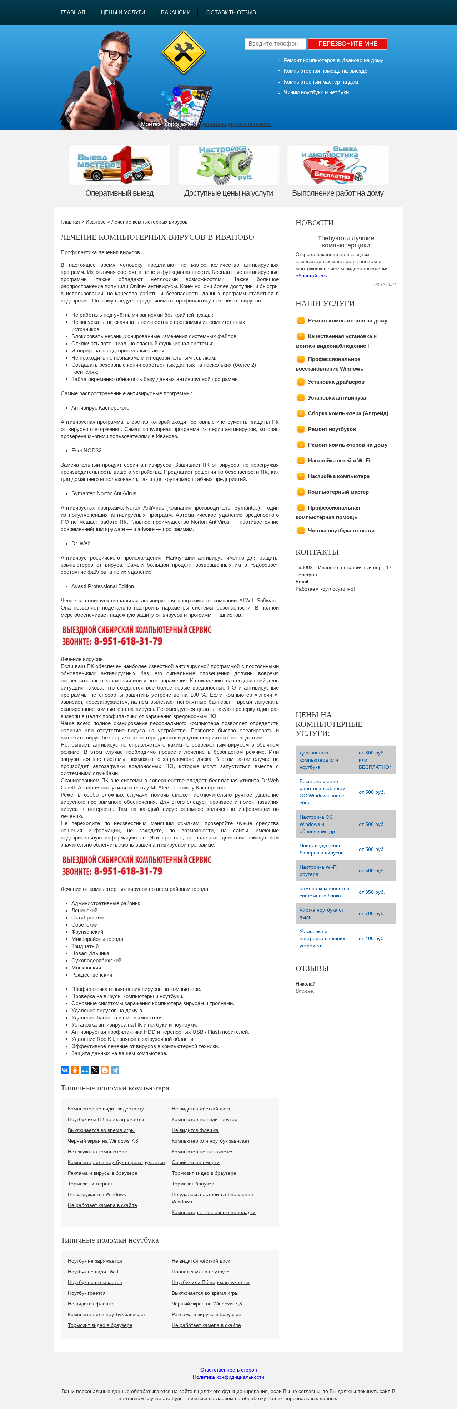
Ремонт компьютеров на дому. (348, 320)
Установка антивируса (337, 398)
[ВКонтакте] (65, 1070)
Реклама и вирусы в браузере (102, 1173)
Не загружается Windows (97, 1194)
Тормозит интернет (90, 1184)
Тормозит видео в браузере (204, 1173)
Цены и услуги (123, 12)
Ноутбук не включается (95, 1282)
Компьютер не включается (203, 1151)
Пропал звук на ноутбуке (201, 1271)
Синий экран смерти (196, 1162)
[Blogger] (105, 1070)
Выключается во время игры (101, 1130)
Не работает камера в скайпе (102, 1205)
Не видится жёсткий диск (201, 1109)
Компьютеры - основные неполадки (214, 1212)
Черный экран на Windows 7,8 (103, 1141)
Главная (73, 12)
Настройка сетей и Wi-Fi (339, 460)
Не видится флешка (195, 1130)
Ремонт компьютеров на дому (347, 445)
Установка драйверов (336, 382)
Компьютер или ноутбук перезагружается (116, 1162)
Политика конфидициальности (228, 1377)
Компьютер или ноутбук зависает (211, 1141)
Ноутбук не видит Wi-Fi (94, 1271)
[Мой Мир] (85, 1070)
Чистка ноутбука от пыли (341, 530)
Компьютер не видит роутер (204, 1119)
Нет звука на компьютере (97, 1151)
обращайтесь (311, 276)
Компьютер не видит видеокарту (106, 1109)
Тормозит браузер (193, 1184)
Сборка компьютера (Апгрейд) (348, 413)
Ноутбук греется (87, 1293)
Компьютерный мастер (338, 492)
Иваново (96, 222)
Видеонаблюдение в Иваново (232, 124)
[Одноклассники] (75, 1070)
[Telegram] (115, 1070)
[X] (95, 1070)
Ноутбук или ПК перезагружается (107, 1119)
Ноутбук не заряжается (95, 1261)
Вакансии (176, 12)
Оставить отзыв (231, 12)
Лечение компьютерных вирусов (149, 222)
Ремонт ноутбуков (332, 429)
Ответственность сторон (228, 1370)
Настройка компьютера (339, 476)
